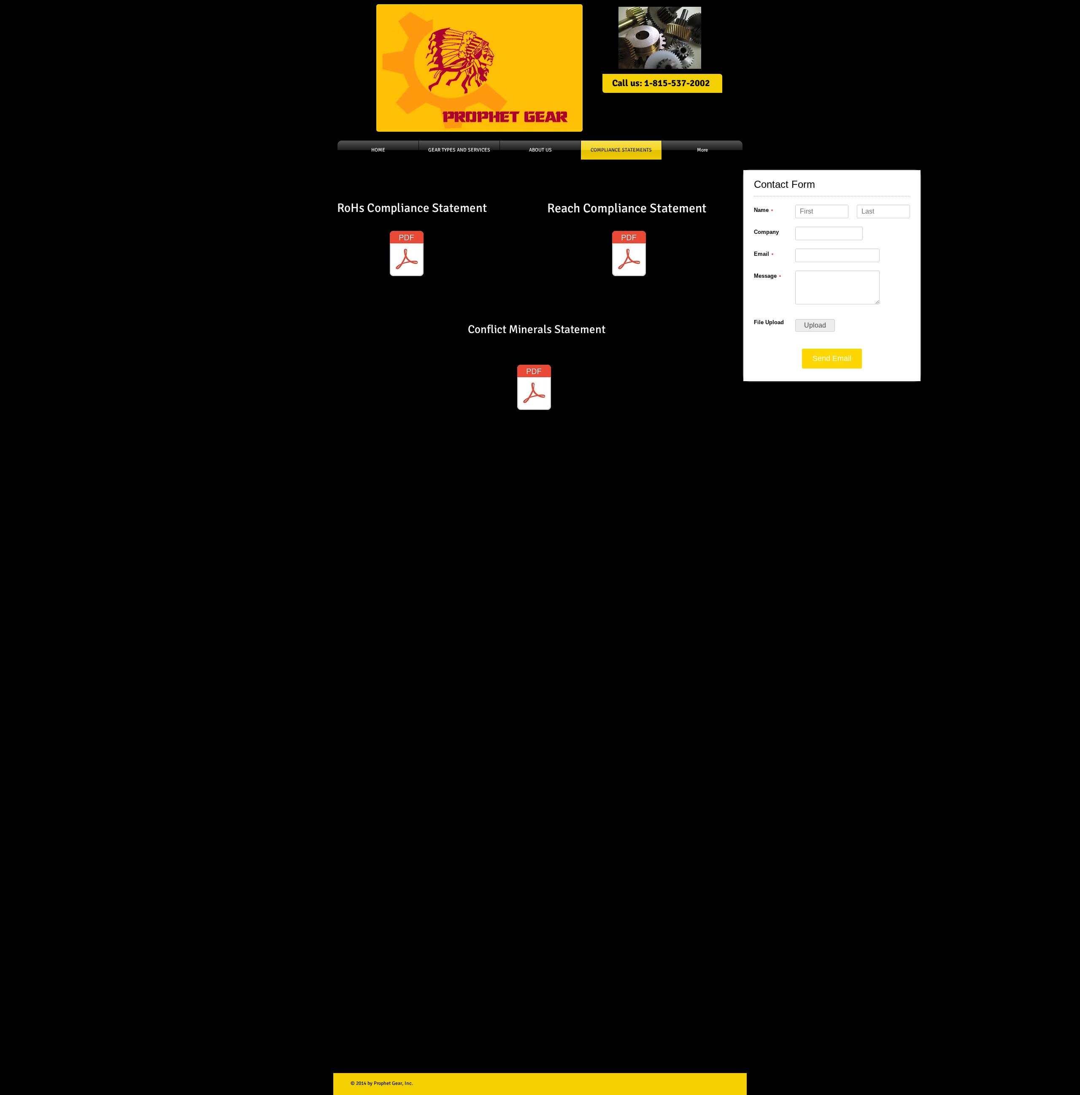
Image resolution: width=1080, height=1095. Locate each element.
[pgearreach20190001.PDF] (534, 388)
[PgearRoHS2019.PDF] (407, 254)
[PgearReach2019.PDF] (629, 254)
